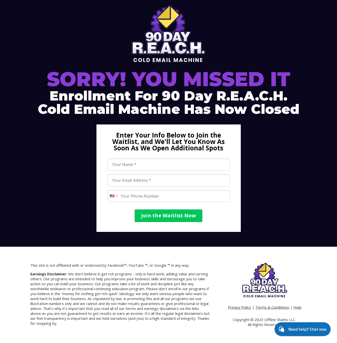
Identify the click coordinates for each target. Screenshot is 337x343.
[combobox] (113, 196)
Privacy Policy (239, 307)
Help (297, 307)
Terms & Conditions (272, 307)
